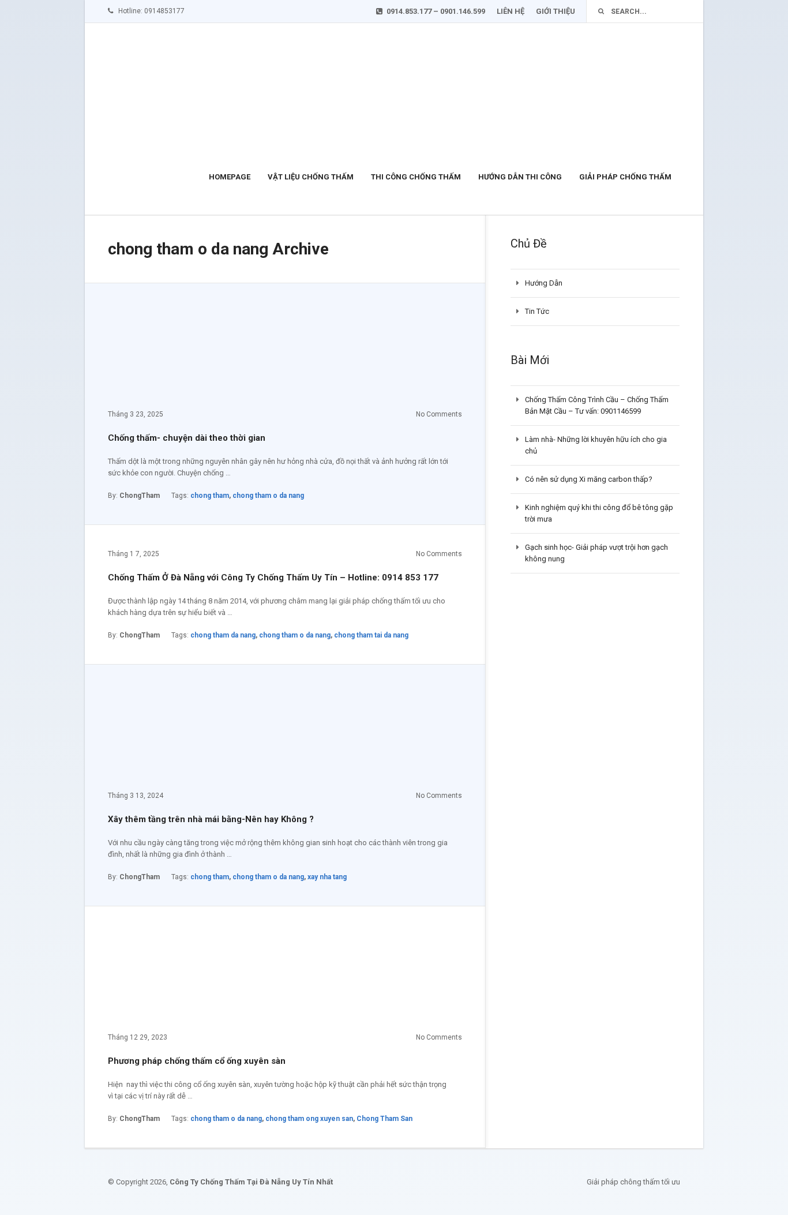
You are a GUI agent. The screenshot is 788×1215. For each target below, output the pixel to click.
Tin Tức (537, 311)
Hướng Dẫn (543, 283)
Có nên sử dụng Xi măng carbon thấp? (588, 479)
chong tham (209, 496)
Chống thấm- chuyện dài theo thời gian (186, 438)
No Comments (439, 414)
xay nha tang (327, 877)
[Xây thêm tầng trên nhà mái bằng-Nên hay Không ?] (194, 733)
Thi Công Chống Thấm (416, 176)
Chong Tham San (384, 1119)
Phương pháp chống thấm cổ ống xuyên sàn (197, 1061)
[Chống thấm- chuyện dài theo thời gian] (194, 351)
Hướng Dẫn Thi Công (520, 176)
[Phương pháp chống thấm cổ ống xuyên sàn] (194, 974)
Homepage (229, 176)
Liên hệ (510, 11)
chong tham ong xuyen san (309, 1119)
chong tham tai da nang (371, 635)
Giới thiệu (555, 11)
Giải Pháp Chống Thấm (625, 176)
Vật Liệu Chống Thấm (311, 176)
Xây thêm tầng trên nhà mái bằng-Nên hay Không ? (211, 819)
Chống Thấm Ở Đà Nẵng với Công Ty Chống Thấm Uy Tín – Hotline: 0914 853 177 (273, 577)
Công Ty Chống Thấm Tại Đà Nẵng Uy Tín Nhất (251, 1182)
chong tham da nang (223, 635)
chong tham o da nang (268, 496)
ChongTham (139, 496)
